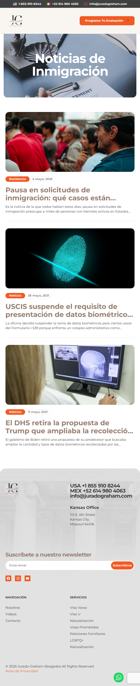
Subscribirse (122, 565)
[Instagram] (18, 578)
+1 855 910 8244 (101, 486)
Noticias (15, 295)
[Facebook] (8, 578)
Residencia (17, 179)
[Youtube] (27, 578)
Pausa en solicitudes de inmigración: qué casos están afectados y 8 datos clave (57, 194)
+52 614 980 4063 (104, 491)
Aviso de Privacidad (21, 671)
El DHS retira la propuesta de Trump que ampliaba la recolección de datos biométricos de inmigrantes (68, 427)
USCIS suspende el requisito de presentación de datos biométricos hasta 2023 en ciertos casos (68, 311)
